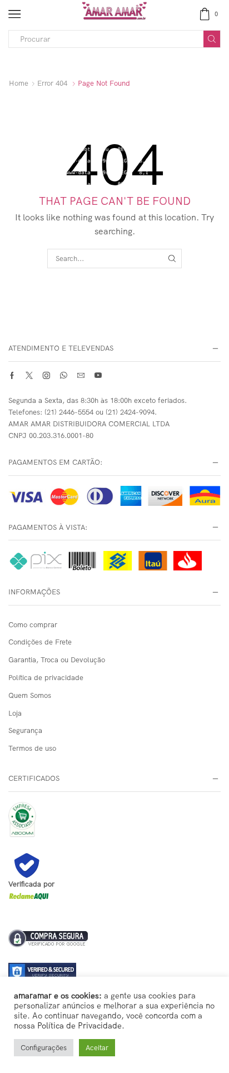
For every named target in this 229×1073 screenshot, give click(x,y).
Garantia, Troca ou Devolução (56, 659)
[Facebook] (12, 375)
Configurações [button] (44, 1047)
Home (18, 82)
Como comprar (32, 624)
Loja (15, 712)
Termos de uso (32, 748)
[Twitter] (29, 375)
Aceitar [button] (97, 1047)
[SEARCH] (172, 258)
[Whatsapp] (63, 375)
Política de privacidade (45, 677)
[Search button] (211, 39)
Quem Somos (29, 695)
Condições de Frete (40, 641)
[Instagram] (46, 375)
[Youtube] (98, 375)
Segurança (25, 730)
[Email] (80, 375)
